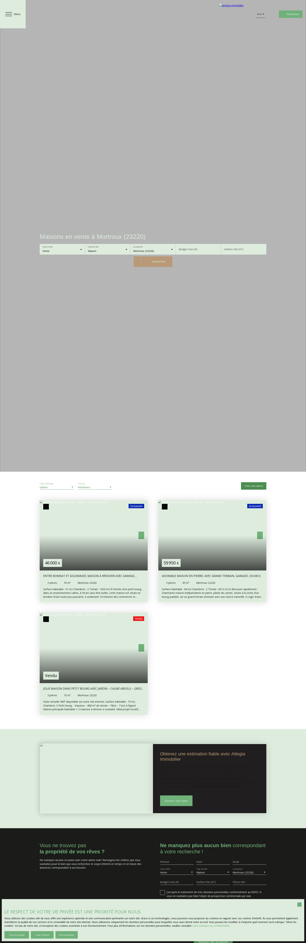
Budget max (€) (188, 249)
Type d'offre (47, 247)
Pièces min (239, 882)
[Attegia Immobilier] (234, 14)
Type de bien (93, 247)
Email (236, 861)
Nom (199, 861)
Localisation (138, 247)
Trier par (81, 484)
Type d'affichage (46, 484)
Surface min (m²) (233, 249)
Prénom (164, 861)
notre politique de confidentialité (210, 925)
